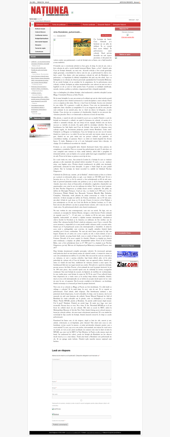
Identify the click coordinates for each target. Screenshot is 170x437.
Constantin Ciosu (124, 233)
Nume (54, 381)
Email (54, 388)
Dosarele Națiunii (104, 24)
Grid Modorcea (106, 35)
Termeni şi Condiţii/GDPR (73, 432)
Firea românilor (74, 24)
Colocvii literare (40, 32)
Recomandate (44, 74)
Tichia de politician (59, 24)
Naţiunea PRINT (39, 118)
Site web (54, 394)
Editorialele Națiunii (42, 24)
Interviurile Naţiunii (41, 42)
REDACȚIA (40, 2)
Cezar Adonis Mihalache (43, 21)
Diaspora (38, 45)
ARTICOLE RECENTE (126, 2)
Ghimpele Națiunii (119, 24)
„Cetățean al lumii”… (36, 93)
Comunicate (39, 51)
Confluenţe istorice (41, 35)
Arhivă (47, 2)
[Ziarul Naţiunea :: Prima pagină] (51, 17)
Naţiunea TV (124, 29)
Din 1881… (33, 2)
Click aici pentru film (127, 37)
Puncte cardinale (89, 24)
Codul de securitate (58, 420)
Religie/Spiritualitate (41, 38)
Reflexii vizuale (40, 29)
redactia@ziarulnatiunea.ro (94, 432)
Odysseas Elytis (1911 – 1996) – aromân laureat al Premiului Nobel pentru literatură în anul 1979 (40, 99)
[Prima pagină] (32, 24)
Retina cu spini (125, 54)
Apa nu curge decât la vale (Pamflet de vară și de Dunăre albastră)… (39, 70)
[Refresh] (55, 414)
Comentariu (56, 359)
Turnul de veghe (40, 48)
